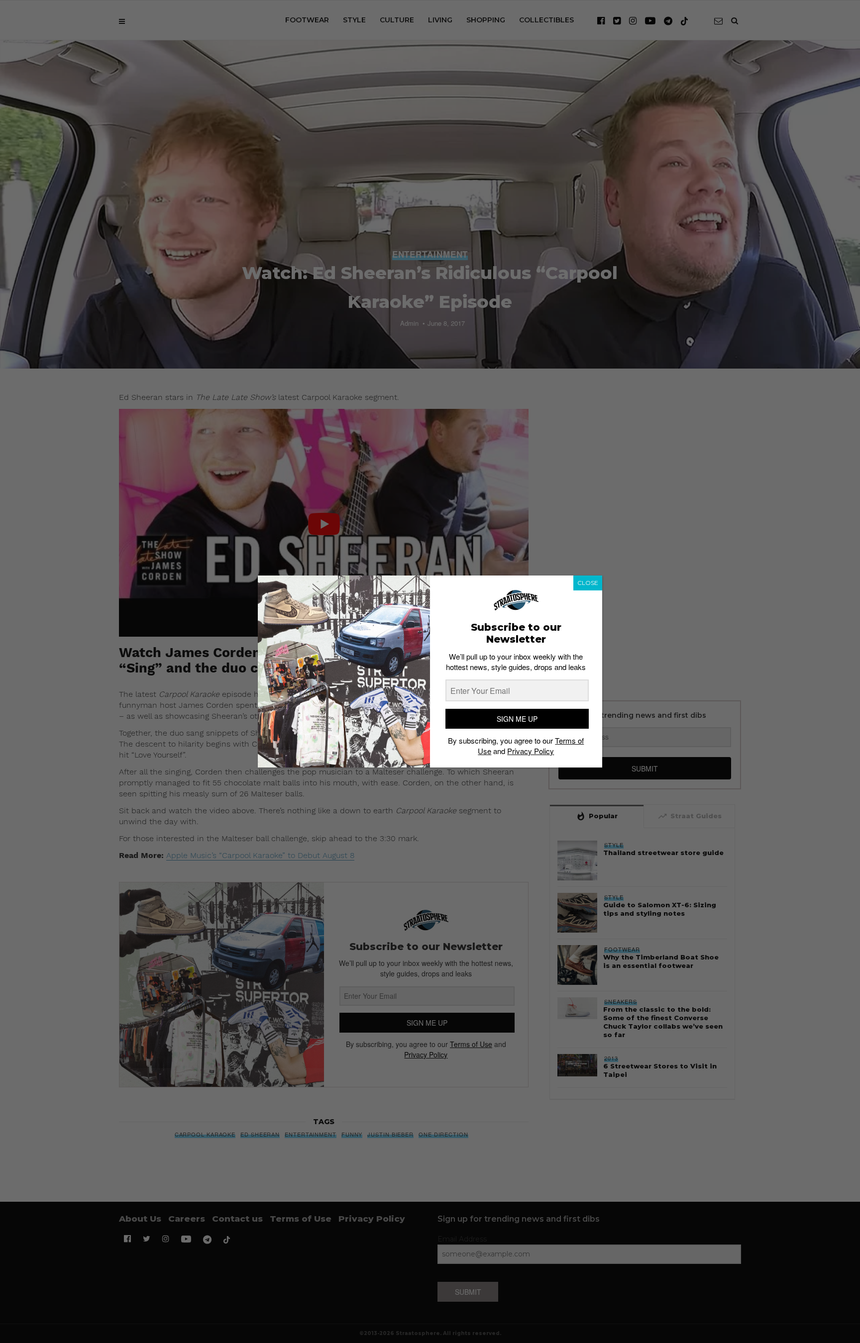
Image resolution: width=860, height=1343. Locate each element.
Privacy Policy (530, 751)
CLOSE (587, 582)
